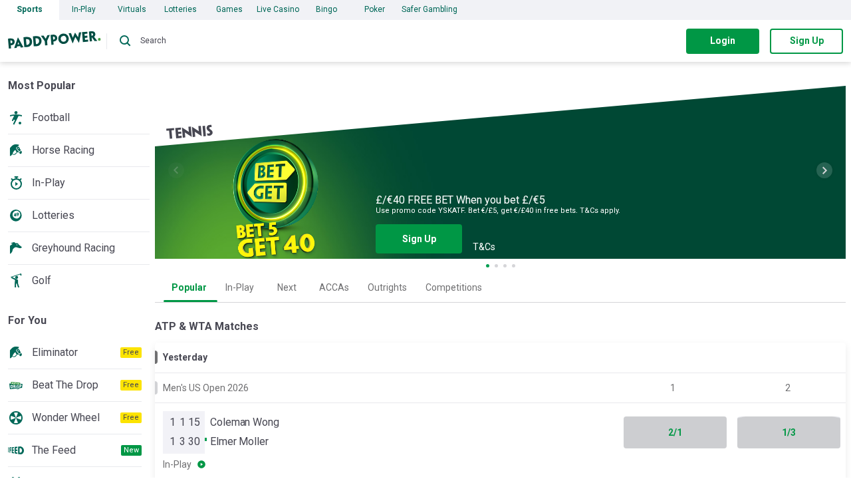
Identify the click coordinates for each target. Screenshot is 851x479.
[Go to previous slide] (176, 170)
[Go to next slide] (824, 170)
